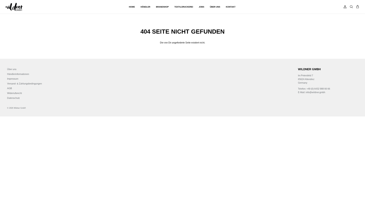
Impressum (12, 79)
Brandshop (162, 7)
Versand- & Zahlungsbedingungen (24, 83)
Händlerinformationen (18, 74)
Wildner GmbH (20, 108)
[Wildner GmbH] (14, 7)
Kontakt (231, 7)
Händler (145, 7)
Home (132, 7)
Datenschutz (13, 98)
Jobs (201, 7)
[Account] (344, 7)
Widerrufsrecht (14, 93)
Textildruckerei (183, 7)
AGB (9, 88)
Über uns (215, 7)
